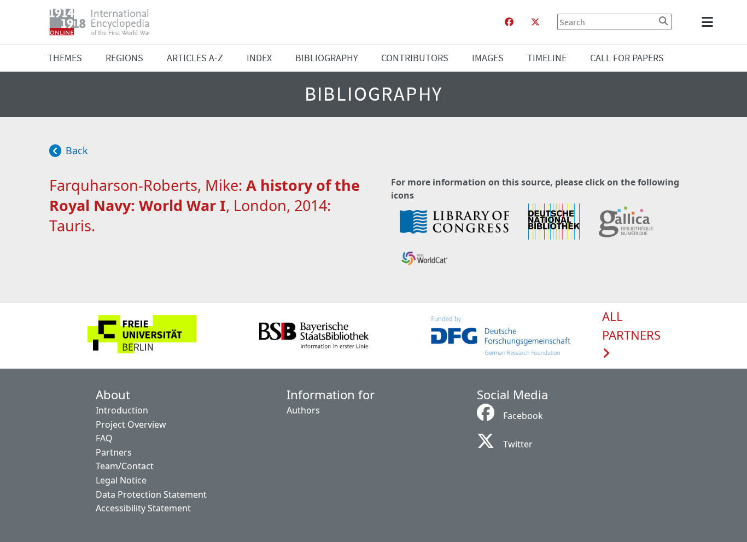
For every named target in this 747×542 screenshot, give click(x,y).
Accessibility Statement (143, 508)
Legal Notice (121, 480)
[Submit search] (663, 21)
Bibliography (326, 57)
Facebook (523, 416)
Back (77, 150)
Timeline (547, 57)
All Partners (631, 325)
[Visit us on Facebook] (509, 21)
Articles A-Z (195, 57)
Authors (303, 410)
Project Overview (131, 424)
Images (488, 57)
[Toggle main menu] (709, 22)
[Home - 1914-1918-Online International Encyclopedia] (104, 22)
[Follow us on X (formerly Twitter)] (535, 21)
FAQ (104, 438)
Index (259, 57)
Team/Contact (125, 466)
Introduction (122, 410)
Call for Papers (627, 57)
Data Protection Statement (151, 494)
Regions (124, 57)
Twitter (518, 444)
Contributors (414, 57)
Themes (65, 57)
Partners (114, 452)
